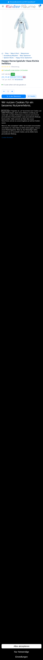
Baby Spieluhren (25, 55)
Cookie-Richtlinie (7, 137)
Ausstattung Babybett (11, 55)
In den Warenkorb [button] (15, 96)
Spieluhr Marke (9, 58)
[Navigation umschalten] (3, 6)
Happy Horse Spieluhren (24, 58)
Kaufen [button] (32, 96)
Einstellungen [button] (21, 657)
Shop (7, 53)
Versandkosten (19, 79)
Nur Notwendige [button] (21, 652)
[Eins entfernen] (4, 91)
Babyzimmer (25, 53)
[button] (18, 77)
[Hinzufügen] (12, 91)
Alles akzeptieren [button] (21, 646)
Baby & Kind (15, 53)
